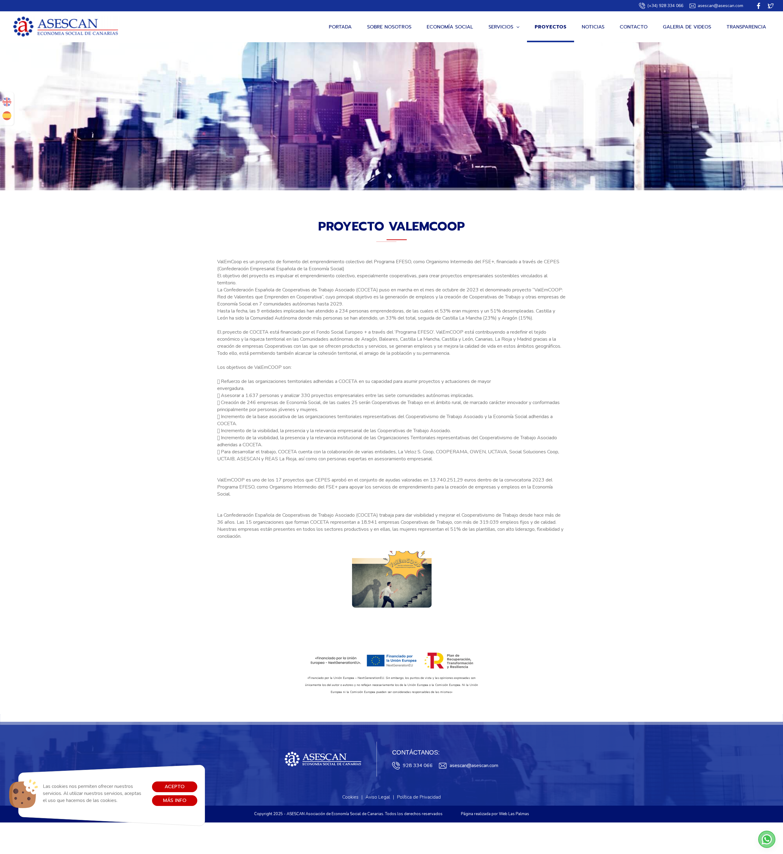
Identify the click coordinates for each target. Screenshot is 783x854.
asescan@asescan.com (720, 6)
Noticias (593, 27)
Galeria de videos (687, 27)
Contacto (634, 27)
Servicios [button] (500, 27)
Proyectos (550, 27)
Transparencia (746, 27)
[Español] (7, 115)
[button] (767, 839)
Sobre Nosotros (389, 27)
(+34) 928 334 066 (665, 6)
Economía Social (450, 27)
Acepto (174, 786)
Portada (340, 27)
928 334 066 (418, 765)
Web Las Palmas (514, 814)
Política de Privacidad (419, 797)
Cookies (350, 797)
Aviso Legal (378, 797)
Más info (174, 800)
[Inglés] (7, 101)
